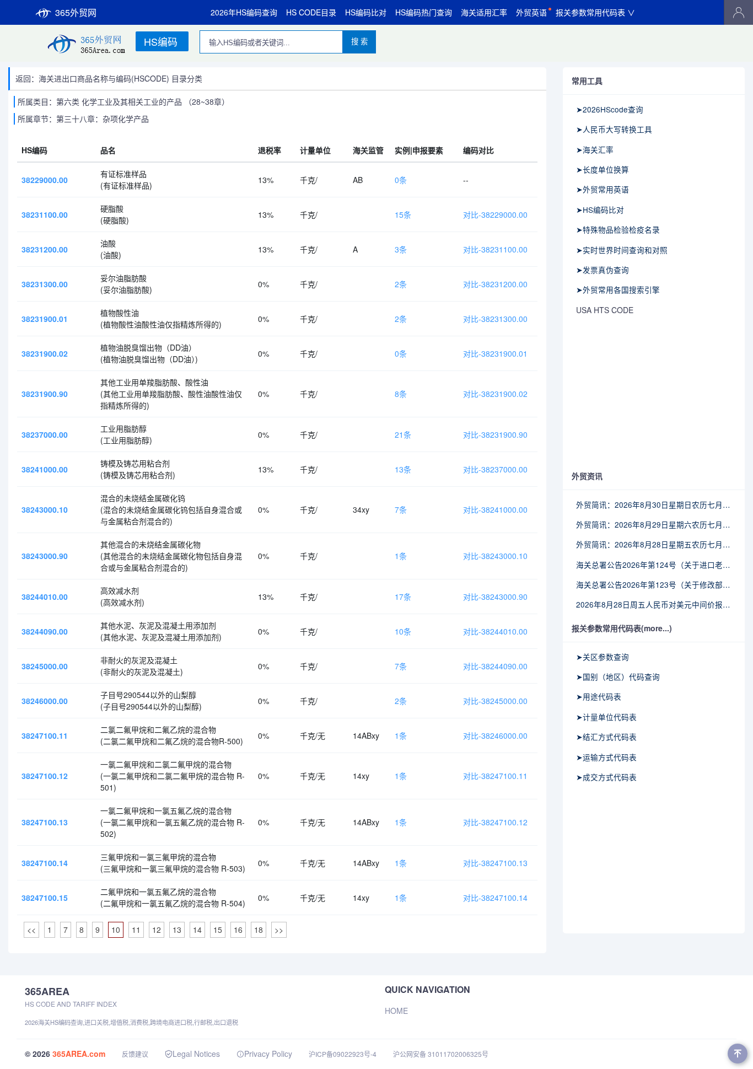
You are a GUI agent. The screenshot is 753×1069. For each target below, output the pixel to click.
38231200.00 (44, 249)
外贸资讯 (587, 475)
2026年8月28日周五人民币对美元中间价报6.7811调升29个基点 (654, 604)
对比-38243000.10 (495, 555)
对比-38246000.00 (495, 735)
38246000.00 (44, 700)
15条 (403, 214)
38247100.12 (44, 775)
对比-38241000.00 (495, 509)
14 (197, 929)
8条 (401, 393)
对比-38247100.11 (495, 775)
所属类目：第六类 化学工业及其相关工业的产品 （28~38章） (123, 101)
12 (156, 929)
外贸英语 (531, 12)
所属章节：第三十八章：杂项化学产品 (83, 118)
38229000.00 (44, 179)
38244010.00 (44, 596)
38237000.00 (44, 434)
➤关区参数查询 (602, 656)
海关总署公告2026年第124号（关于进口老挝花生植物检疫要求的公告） (654, 564)
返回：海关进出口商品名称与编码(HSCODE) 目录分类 (108, 78)
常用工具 (587, 80)
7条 (401, 509)
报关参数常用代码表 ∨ (595, 12)
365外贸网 (75, 12)
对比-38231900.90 (495, 434)
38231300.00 (44, 283)
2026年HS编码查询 (244, 12)
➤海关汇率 (595, 149)
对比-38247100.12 (495, 822)
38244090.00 (44, 631)
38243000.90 (44, 555)
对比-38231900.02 (495, 393)
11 (136, 929)
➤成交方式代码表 (606, 776)
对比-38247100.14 (495, 897)
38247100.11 (44, 735)
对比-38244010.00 (495, 631)
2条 (401, 283)
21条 (403, 434)
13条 (403, 469)
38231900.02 (44, 353)
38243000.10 (44, 509)
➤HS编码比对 (600, 209)
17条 (403, 596)
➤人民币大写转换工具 (614, 129)
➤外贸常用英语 (602, 189)
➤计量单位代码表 (606, 716)
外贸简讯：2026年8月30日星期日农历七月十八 (654, 504)
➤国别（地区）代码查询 (618, 676)
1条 (401, 555)
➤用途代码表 (598, 696)
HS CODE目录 (311, 12)
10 (115, 929)
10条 (403, 631)
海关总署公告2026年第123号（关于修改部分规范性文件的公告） (654, 584)
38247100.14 (44, 862)
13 (177, 929)
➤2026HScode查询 (609, 109)
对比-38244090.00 (495, 666)
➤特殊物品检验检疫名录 (618, 229)
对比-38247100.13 (495, 862)
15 (217, 929)
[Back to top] (737, 1053)
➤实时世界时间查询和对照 (622, 249)
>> (279, 929)
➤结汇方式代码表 (606, 736)
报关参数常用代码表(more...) (622, 627)
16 (238, 929)
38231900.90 (44, 393)
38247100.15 (44, 897)
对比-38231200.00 (495, 283)
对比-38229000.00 (495, 214)
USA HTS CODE (604, 309)
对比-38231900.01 (495, 353)
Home (396, 1010)
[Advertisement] (654, 394)
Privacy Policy (268, 1053)
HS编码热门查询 (423, 12)
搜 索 (359, 41)
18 (258, 929)
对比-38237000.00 (495, 469)
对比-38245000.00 (495, 700)
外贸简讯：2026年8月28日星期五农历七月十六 (654, 544)
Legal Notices (196, 1053)
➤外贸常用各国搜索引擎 (618, 289)
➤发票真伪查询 (602, 269)
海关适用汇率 (484, 12)
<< (31, 929)
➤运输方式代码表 (606, 756)
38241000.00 (44, 469)
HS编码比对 (365, 12)
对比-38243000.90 (495, 596)
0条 (401, 179)
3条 (401, 249)
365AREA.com (78, 1053)
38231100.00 (44, 214)
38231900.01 (44, 318)
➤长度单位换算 (602, 169)
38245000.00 (44, 666)
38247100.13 (44, 822)
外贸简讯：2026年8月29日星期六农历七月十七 (654, 524)
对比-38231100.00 (495, 249)
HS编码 (161, 41)
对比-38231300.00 (495, 318)
